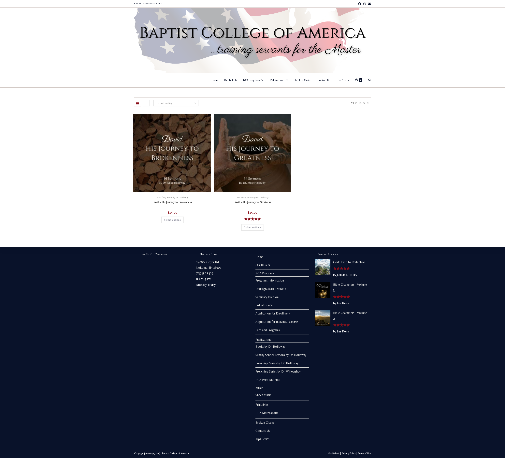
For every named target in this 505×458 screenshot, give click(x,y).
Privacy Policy (348, 453)
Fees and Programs (267, 330)
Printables (261, 404)
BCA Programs (264, 273)
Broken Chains (264, 422)
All (369, 103)
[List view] (146, 103)
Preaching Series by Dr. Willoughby (278, 371)
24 (364, 103)
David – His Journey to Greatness (252, 202)
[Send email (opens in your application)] (369, 4)
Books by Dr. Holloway (270, 346)
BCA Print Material (267, 380)
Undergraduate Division (270, 289)
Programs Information (269, 280)
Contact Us (262, 431)
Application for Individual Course (276, 322)
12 (360, 103)
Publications (263, 340)
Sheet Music (263, 395)
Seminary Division (267, 297)
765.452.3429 (204, 273)
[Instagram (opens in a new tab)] (364, 4)
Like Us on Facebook (154, 254)
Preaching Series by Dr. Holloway (172, 197)
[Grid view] (137, 103)
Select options (172, 220)
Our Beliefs (262, 265)
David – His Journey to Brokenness (172, 202)
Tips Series (262, 439)
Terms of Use (364, 453)
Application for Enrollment (272, 313)
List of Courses (265, 305)
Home (259, 257)
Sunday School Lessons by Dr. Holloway (280, 355)
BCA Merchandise (267, 413)
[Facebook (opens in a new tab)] (359, 4)
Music (259, 388)
